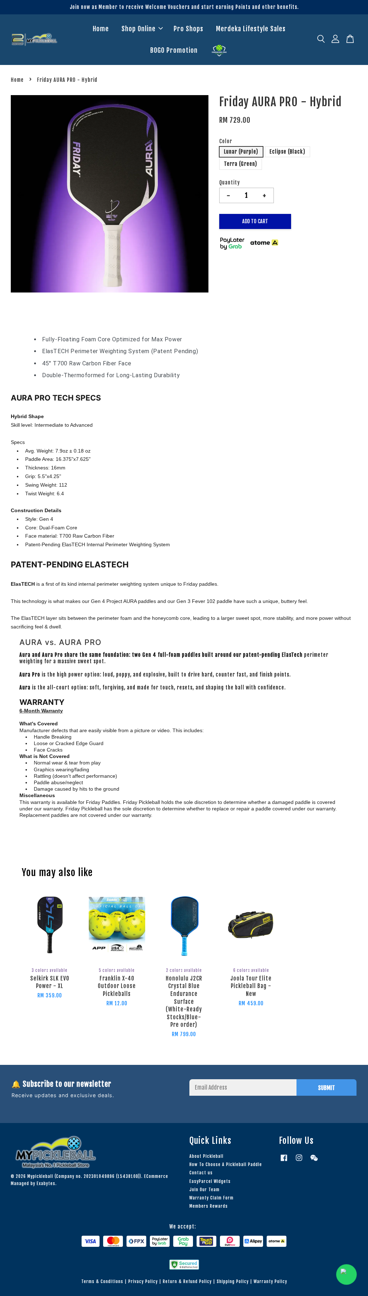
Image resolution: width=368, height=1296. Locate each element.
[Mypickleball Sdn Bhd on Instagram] (299, 1161)
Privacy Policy (143, 1281)
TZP (219, 50)
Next (199, 195)
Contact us (201, 1172)
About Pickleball (206, 1156)
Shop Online (138, 29)
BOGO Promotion (174, 50)
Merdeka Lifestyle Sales (251, 29)
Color (225, 141)
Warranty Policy (270, 1281)
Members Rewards (208, 1206)
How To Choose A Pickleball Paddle (225, 1164)
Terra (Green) (240, 164)
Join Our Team (204, 1189)
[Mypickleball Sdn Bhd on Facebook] (284, 1161)
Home (101, 29)
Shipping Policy (233, 1281)
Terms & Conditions (102, 1281)
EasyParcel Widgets (210, 1181)
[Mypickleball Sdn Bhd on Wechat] (314, 1161)
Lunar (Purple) (241, 152)
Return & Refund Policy (187, 1281)
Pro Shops (188, 29)
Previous (20, 195)
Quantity (229, 182)
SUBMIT (326, 1087)
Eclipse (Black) (287, 152)
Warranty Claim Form (211, 1198)
